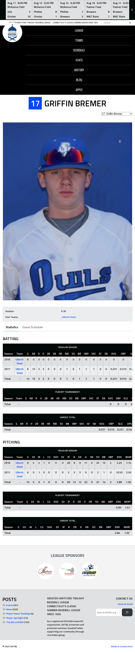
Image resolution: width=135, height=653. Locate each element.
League (79, 30)
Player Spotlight (14, 618)
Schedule (79, 50)
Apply (79, 90)
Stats (79, 60)
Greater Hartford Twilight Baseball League (30, 22)
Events (10, 605)
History (79, 70)
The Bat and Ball (14, 622)
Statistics (12, 327)
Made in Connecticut (122, 646)
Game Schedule (32, 327)
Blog (79, 80)
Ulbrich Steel (69, 317)
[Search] (127, 612)
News (9, 609)
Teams (79, 40)
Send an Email (125, 604)
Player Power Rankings (18, 613)
